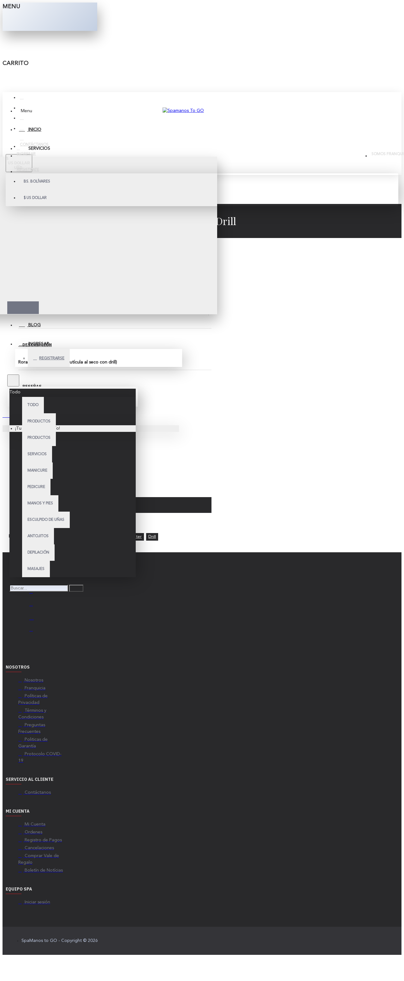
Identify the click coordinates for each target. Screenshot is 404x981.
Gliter (136, 537)
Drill (152, 537)
